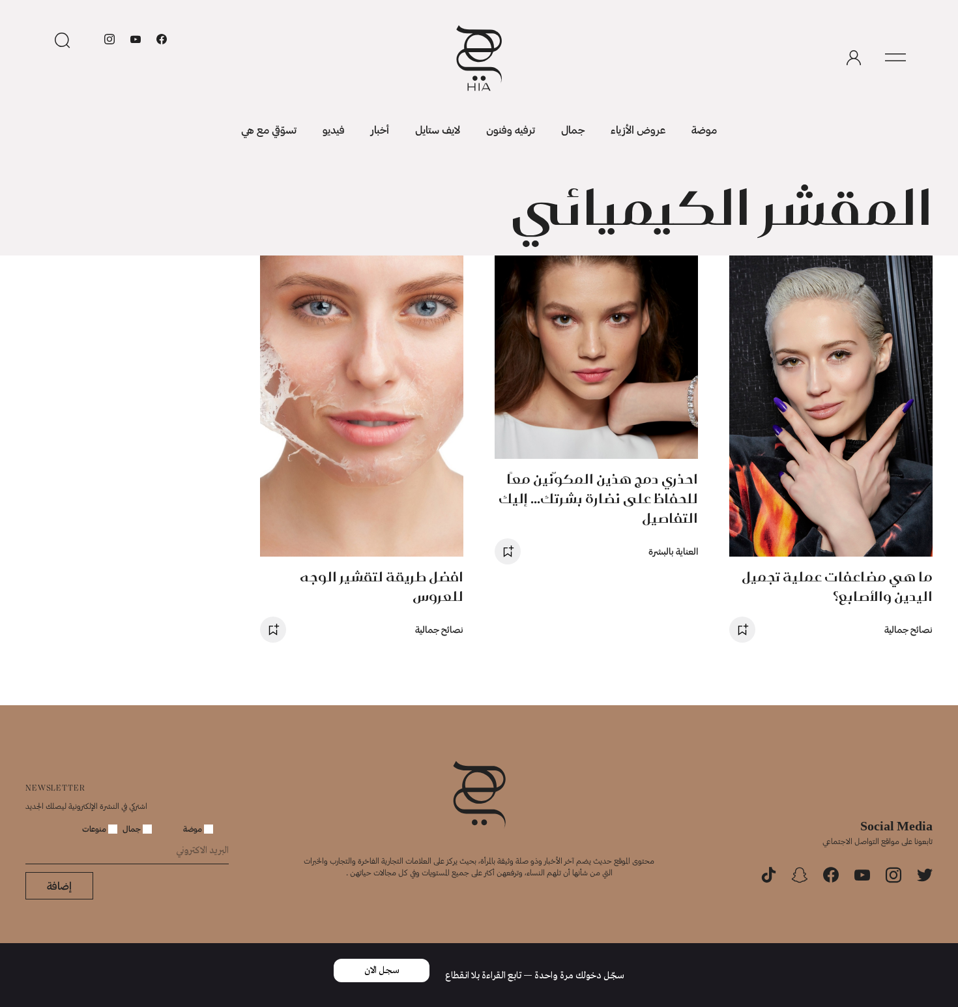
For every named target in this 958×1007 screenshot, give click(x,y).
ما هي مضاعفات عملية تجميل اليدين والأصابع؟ (837, 586)
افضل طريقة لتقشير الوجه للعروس (381, 586)
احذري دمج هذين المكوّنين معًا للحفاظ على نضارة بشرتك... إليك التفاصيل (598, 498)
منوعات (95, 828)
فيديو (334, 129)
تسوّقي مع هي (269, 129)
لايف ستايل (437, 129)
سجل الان (381, 970)
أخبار (380, 129)
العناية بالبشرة (673, 551)
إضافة (59, 885)
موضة (704, 129)
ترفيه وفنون (510, 129)
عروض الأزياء (638, 129)
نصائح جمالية (908, 629)
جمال (573, 129)
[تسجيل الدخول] (853, 58)
